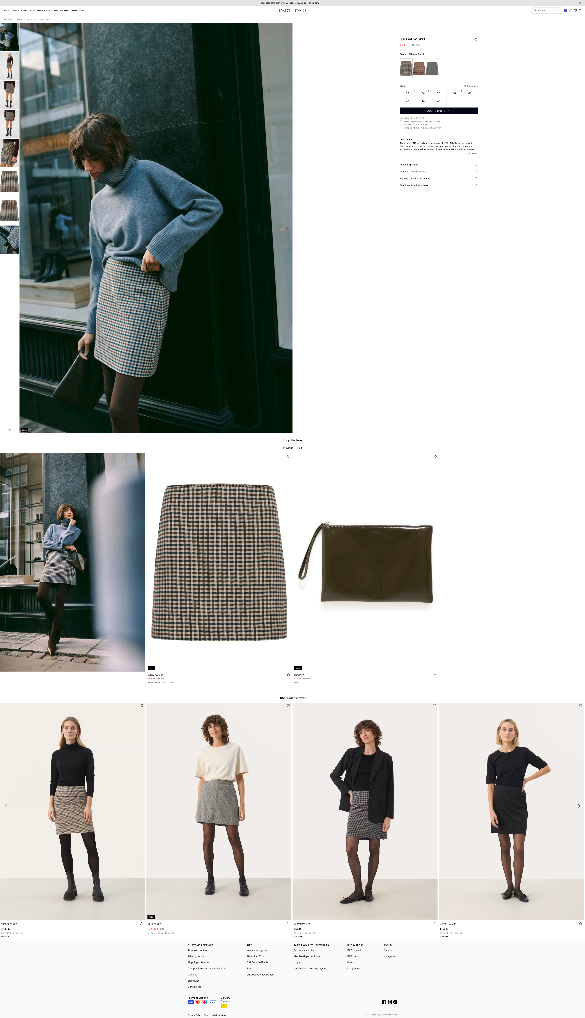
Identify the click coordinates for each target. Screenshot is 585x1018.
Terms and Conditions (215, 1015)
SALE (82, 10)
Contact (192, 974)
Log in (297, 962)
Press (350, 962)
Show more (471, 153)
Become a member (304, 950)
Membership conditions (307, 956)
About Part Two (255, 956)
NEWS (5, 10)
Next (299, 447)
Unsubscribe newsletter (259, 974)
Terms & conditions (198, 950)
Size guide (472, 86)
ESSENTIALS (27, 10)
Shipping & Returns (198, 962)
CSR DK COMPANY (257, 962)
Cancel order (195, 986)
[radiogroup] (439, 97)
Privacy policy (196, 956)
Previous (288, 447)
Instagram (389, 956)
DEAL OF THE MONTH (65, 10)
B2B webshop (355, 956)
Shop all (19, 19)
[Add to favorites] (476, 40)
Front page (7, 19)
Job (248, 968)
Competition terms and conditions (207, 968)
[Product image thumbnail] (9, 37)
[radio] (470, 93)
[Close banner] (580, 3)
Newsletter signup (256, 950)
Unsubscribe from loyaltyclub (310, 968)
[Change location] (565, 10)
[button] (439, 164)
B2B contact (354, 950)
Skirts (29, 19)
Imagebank (353, 968)
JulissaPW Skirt (43, 19)
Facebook (389, 950)
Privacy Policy (195, 1015)
